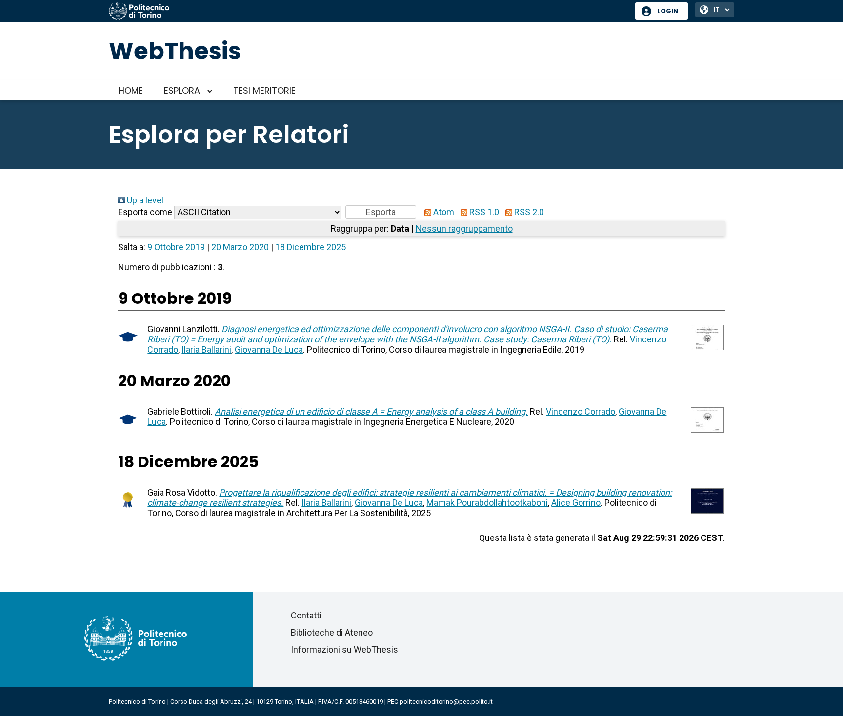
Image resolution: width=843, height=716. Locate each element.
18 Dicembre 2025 (310, 247)
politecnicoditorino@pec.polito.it (446, 701)
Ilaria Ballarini (206, 349)
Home (131, 90)
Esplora (182, 90)
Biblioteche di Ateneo (332, 632)
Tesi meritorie (264, 90)
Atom (442, 212)
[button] (380, 212)
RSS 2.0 (528, 212)
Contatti (306, 615)
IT (716, 9)
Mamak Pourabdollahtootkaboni (487, 502)
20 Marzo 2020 (240, 247)
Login (667, 11)
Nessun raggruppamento (464, 228)
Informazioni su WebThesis (344, 649)
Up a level (144, 200)
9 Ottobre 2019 (176, 247)
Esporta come (145, 212)
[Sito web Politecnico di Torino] (368, 11)
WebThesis (175, 51)
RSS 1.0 (483, 212)
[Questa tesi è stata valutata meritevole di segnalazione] (128, 510)
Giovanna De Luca (269, 349)
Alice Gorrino (576, 502)
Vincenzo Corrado (580, 411)
